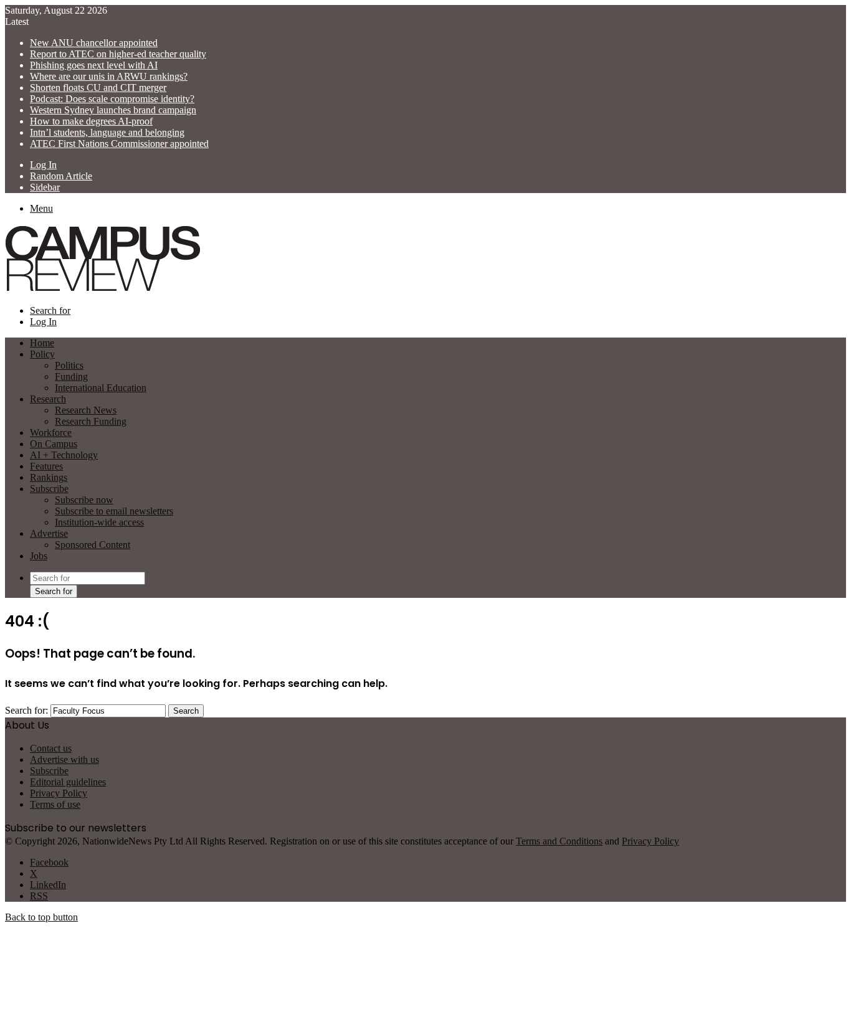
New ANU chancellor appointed (94, 42)
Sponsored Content (92, 544)
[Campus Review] (103, 289)
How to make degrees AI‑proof (91, 121)
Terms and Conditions (559, 841)
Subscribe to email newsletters (114, 511)
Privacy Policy (58, 793)
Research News (85, 410)
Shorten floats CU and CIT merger (98, 87)
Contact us (51, 748)
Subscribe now (84, 499)
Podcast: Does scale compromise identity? (112, 98)
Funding (71, 376)
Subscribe (49, 488)
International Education (100, 387)
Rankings (48, 477)
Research (48, 399)
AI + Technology (64, 455)
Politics (69, 365)
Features (46, 466)
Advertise (49, 533)
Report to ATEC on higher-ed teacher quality (118, 54)
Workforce (51, 432)
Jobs (38, 556)
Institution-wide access (99, 522)
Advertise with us (64, 759)
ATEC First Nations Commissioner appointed (119, 143)
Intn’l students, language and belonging (107, 132)
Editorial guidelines (68, 782)
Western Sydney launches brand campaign (113, 110)
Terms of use (55, 804)
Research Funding (90, 421)
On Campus (53, 443)
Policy (42, 354)
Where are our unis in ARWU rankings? (109, 76)
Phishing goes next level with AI (94, 65)
